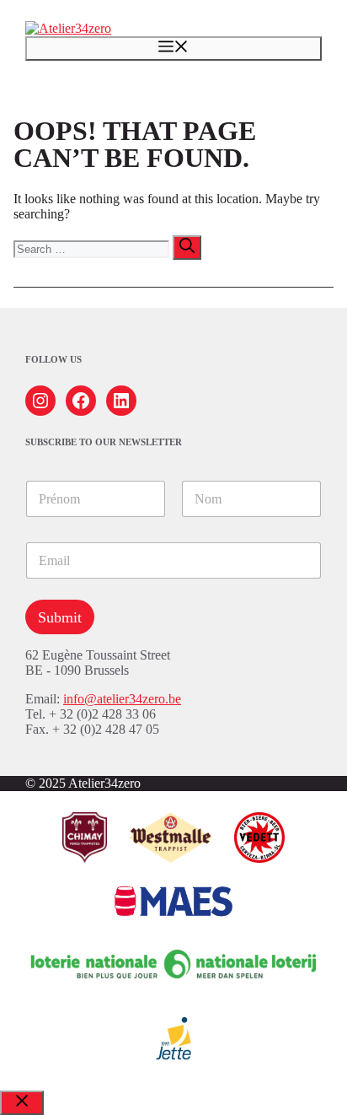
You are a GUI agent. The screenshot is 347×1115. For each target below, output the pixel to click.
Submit (60, 617)
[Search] (187, 247)
